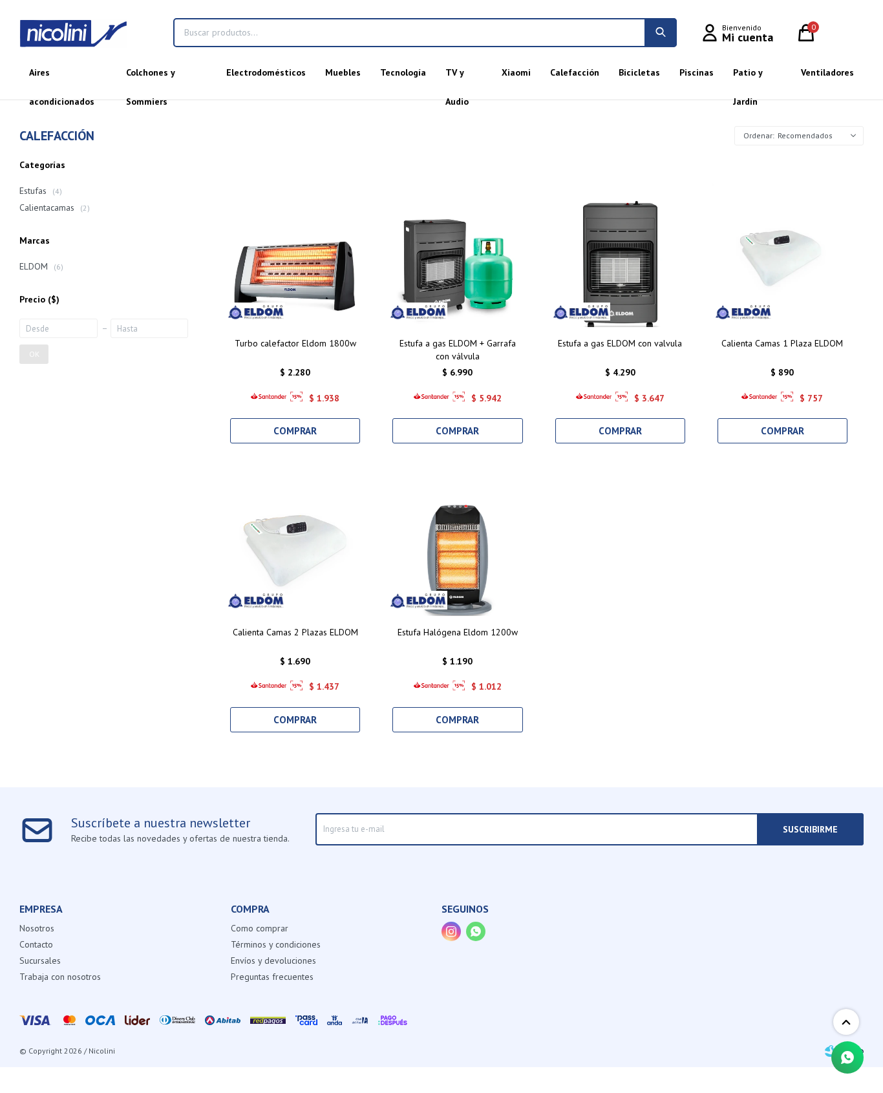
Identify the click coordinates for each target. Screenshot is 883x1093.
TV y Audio (457, 77)
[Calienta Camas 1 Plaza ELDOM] (782, 252)
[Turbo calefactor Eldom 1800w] (295, 252)
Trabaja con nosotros (60, 976)
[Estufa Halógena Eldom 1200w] (457, 540)
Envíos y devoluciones (273, 960)
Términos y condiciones (276, 944)
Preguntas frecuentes (272, 976)
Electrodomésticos (266, 72)
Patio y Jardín (747, 77)
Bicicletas (639, 72)
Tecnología (403, 72)
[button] (660, 32)
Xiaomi (516, 72)
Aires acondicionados (61, 77)
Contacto (36, 944)
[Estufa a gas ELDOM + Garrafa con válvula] (457, 252)
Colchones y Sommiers (150, 77)
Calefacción (574, 72)
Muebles (343, 72)
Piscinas (696, 72)
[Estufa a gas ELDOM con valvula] (620, 252)
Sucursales (40, 960)
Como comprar (259, 928)
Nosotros (36, 928)
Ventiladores (827, 72)
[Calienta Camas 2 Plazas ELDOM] (295, 540)
